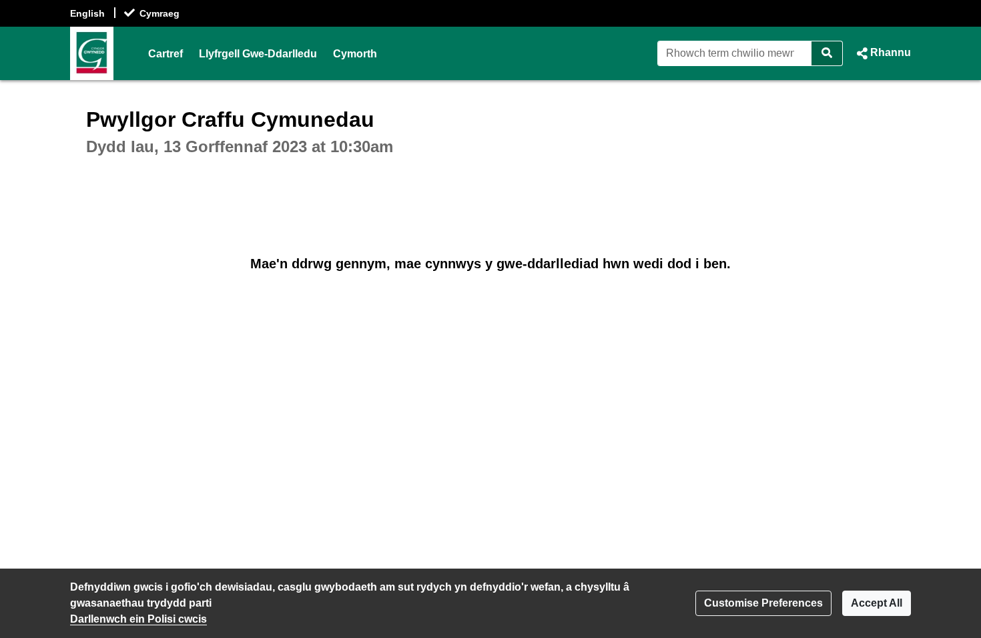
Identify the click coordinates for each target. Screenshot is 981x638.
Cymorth (355, 53)
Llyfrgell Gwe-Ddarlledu (258, 53)
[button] (882, 53)
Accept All (876, 603)
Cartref (165, 53)
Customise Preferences (763, 603)
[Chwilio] (827, 53)
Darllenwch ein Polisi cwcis (138, 619)
